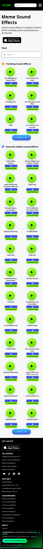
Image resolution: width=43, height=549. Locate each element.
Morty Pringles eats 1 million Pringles (32, 162)
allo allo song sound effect (32, 103)
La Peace (11, 302)
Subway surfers (32, 419)
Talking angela (10, 419)
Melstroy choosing (11, 231)
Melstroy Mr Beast (11, 396)
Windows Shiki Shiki (10, 372)
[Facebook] (19, 474)
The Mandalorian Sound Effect (11, 79)
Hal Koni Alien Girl (32, 396)
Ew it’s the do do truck (32, 79)
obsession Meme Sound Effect (11, 279)
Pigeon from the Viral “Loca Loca (32, 373)
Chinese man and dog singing (32, 303)
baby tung (32, 185)
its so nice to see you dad (32, 126)
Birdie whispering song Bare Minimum (10, 185)
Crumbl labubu (32, 231)
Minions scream (32, 278)
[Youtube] (4, 474)
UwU (11, 125)
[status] (21, 539)
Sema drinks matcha (10, 162)
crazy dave (11, 255)
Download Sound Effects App (14, 541)
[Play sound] (10, 72)
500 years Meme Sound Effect (11, 209)
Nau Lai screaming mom (32, 350)
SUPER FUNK (10, 349)
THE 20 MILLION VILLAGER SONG (32, 209)
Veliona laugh (32, 325)
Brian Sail (32, 255)
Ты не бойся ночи (11, 325)
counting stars (10, 102)
